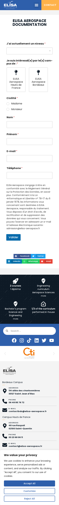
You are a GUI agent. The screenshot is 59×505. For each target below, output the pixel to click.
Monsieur (16, 109)
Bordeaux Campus (12, 382)
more (43, 295)
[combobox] (29, 51)
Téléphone (14, 168)
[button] (36, 5)
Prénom (13, 134)
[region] (29, 477)
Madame (16, 103)
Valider (13, 237)
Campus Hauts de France (16, 417)
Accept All (29, 483)
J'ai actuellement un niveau (26, 43)
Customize (29, 491)
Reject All (29, 498)
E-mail (12, 151)
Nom (11, 117)
